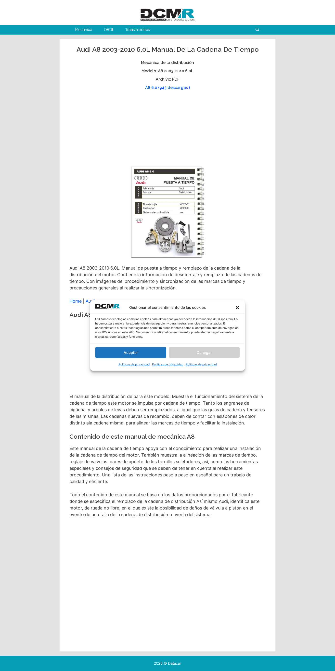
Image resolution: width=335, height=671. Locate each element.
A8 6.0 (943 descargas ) (167, 87)
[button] (237, 307)
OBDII (109, 29)
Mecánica (83, 29)
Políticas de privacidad (134, 364)
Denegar (204, 352)
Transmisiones (137, 29)
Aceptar (131, 352)
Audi (90, 301)
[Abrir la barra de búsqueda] (257, 30)
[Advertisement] (166, 130)
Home (75, 301)
